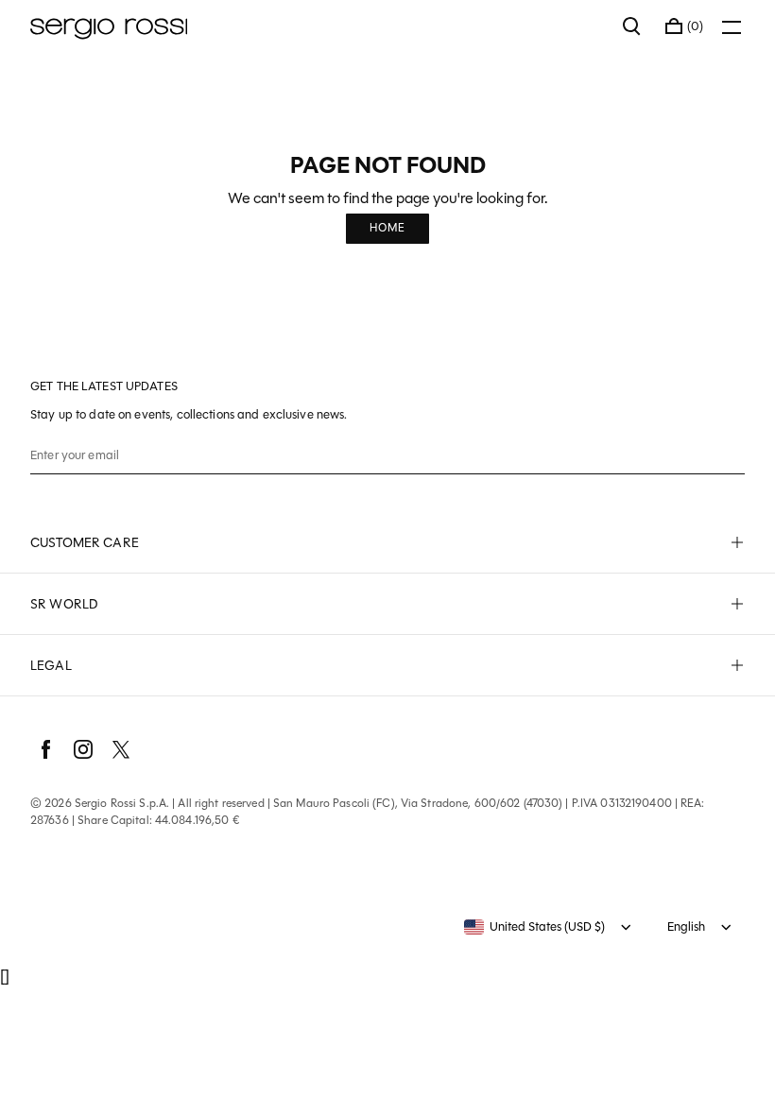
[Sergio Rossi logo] (317, 26)
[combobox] (534, 927)
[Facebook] (45, 749)
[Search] (632, 26)
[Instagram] (83, 749)
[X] (121, 749)
